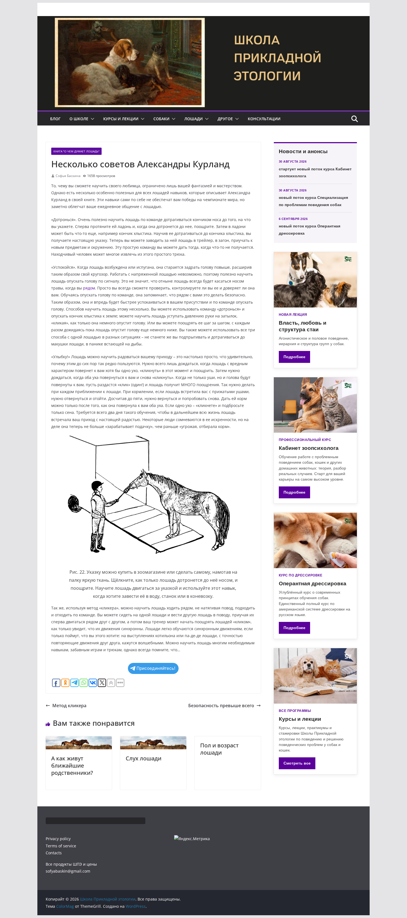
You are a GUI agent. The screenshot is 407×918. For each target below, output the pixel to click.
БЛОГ (55, 118)
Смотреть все (297, 763)
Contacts (54, 852)
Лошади (193, 118)
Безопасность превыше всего (221, 705)
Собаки (161, 118)
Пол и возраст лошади (219, 749)
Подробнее (294, 357)
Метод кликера (69, 705)
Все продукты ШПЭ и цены (71, 864)
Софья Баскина (68, 175)
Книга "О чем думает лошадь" (76, 151)
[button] (91, 119)
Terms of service (61, 845)
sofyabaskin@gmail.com (68, 871)
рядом (89, 288)
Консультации (264, 118)
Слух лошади (143, 758)
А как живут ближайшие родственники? (72, 765)
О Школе (78, 118)
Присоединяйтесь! (155, 668)
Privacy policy (58, 838)
